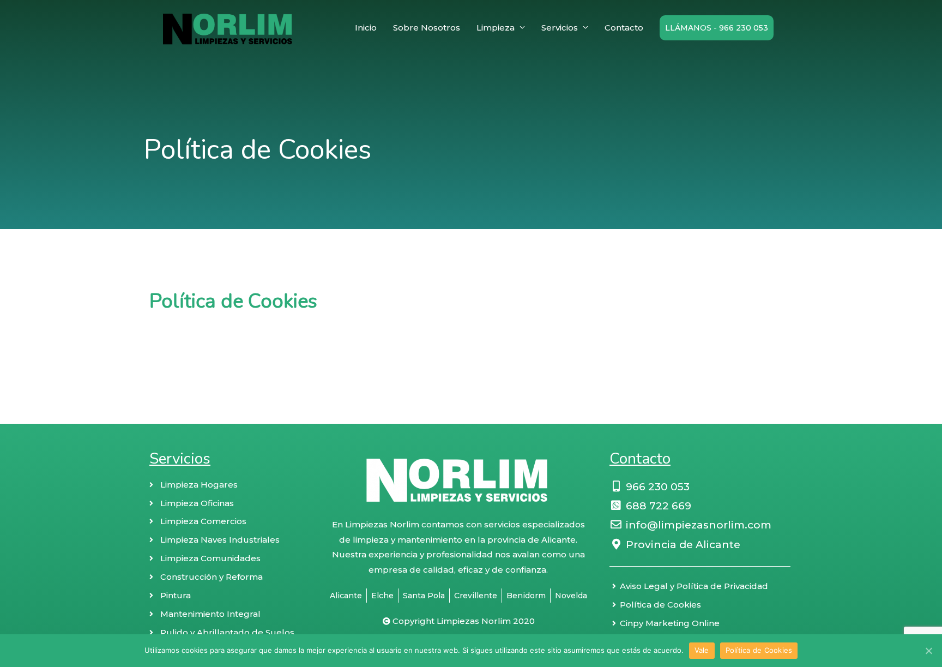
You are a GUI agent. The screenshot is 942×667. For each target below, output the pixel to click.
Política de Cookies (759, 650)
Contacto (624, 27)
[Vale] (928, 650)
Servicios (559, 27)
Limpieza (495, 27)
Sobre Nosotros (426, 27)
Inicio (366, 27)
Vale (702, 650)
